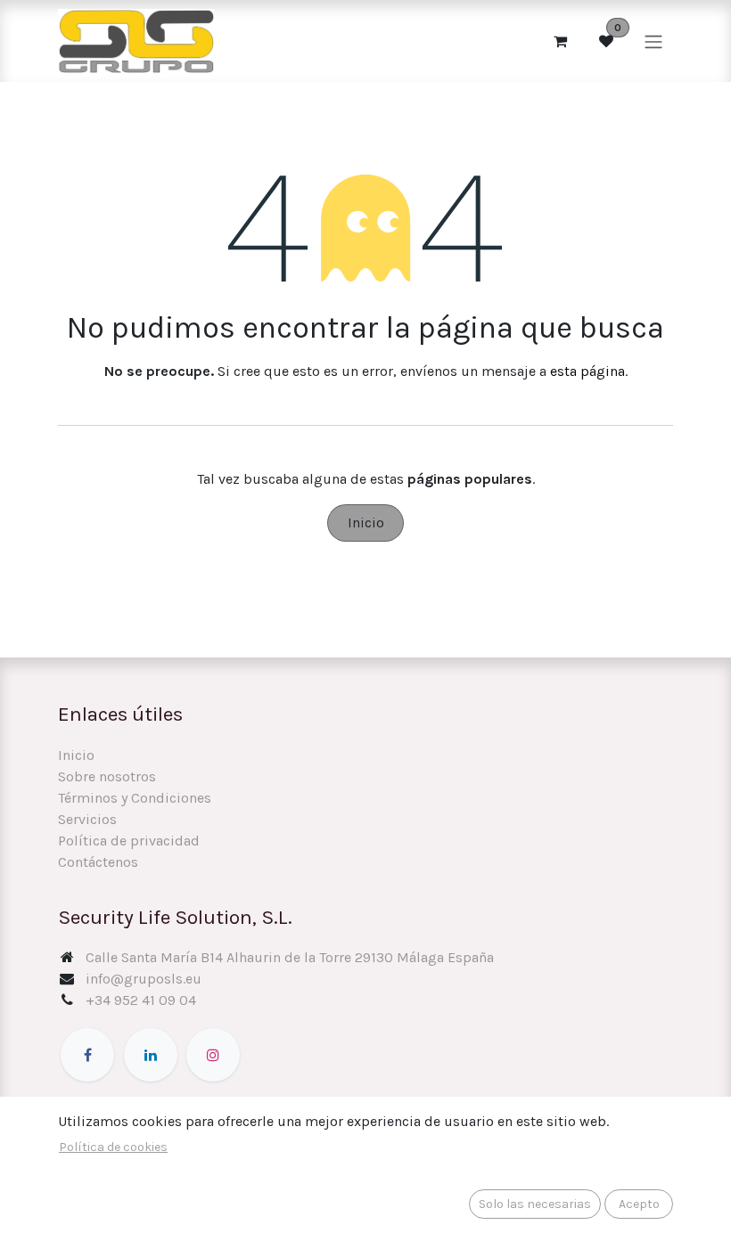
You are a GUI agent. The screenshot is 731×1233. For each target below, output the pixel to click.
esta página (587, 371)
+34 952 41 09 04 (141, 1000)
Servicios (87, 819)
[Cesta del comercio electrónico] (560, 41)
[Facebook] (87, 1055)
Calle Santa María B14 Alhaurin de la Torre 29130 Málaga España (290, 957)
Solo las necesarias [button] (535, 1204)
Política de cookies (113, 1147)
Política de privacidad (129, 840)
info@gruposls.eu (143, 978)
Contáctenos (98, 861)
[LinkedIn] (150, 1055)
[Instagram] (213, 1055)
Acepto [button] (639, 1204)
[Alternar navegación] (653, 40)
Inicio (366, 522)
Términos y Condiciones (134, 797)
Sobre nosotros (107, 776)
